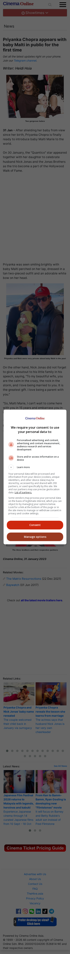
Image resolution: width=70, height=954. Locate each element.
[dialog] (35, 477)
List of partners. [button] (23, 492)
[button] (35, 467)
